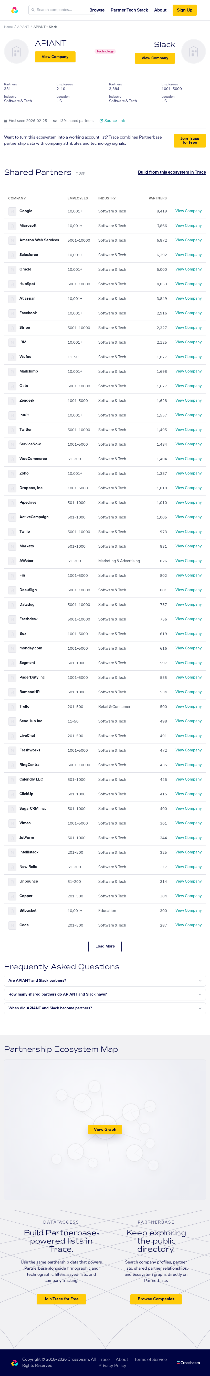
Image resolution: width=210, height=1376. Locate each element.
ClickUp (26, 794)
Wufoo (25, 357)
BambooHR (29, 692)
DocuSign (28, 590)
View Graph (105, 1130)
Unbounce (28, 881)
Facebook (28, 313)
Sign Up (184, 10)
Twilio (24, 532)
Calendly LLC (31, 779)
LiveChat (27, 736)
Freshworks (29, 750)
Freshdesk (28, 619)
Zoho (24, 473)
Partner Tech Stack (129, 10)
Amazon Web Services (39, 240)
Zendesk (26, 400)
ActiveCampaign (34, 517)
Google (25, 211)
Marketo (26, 546)
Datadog (27, 604)
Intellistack (28, 852)
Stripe (24, 328)
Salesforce (28, 255)
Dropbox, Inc (31, 488)
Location (63, 96)
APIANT (23, 26)
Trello (24, 706)
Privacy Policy (112, 1366)
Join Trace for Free (190, 140)
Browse (96, 10)
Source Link (114, 121)
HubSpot (27, 284)
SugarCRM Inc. (32, 808)
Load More (105, 946)
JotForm (26, 838)
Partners (10, 84)
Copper (26, 896)
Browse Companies (156, 1299)
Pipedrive (27, 502)
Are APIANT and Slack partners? (37, 981)
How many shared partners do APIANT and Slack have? (57, 994)
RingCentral (29, 765)
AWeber (26, 561)
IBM (22, 342)
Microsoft (27, 226)
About (160, 10)
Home (8, 26)
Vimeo (25, 823)
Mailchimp (28, 371)
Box (22, 634)
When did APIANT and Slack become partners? (50, 1008)
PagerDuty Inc (32, 677)
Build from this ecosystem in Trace (172, 172)
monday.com (30, 648)
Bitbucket (27, 910)
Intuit (24, 415)
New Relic (28, 867)
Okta (23, 386)
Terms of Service (150, 1360)
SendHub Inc (30, 721)
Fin (22, 575)
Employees (65, 84)
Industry (10, 96)
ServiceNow (30, 444)
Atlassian (27, 298)
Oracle (25, 269)
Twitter (25, 430)
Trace (104, 1360)
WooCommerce (33, 459)
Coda (24, 925)
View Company (55, 57)
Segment (27, 663)
